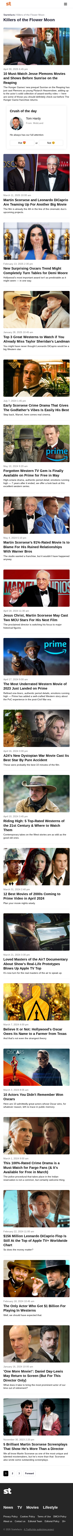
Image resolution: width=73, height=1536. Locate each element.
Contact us (20, 1521)
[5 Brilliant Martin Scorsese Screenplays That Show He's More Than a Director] (36, 1432)
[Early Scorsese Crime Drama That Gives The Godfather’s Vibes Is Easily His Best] (36, 390)
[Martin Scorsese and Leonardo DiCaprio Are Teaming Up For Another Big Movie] (36, 186)
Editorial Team (35, 1521)
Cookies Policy (27, 1516)
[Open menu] (65, 4)
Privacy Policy (10, 1516)
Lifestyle (50, 1507)
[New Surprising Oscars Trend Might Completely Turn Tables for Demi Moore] (36, 254)
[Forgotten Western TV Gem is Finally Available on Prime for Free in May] (36, 458)
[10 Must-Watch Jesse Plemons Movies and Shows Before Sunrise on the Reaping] (36, 64)
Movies (32, 1507)
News (8, 1507)
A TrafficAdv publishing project (39, 1529)
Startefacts (9, 14)
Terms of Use (44, 1516)
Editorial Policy (52, 1521)
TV (19, 1507)
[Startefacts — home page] (8, 4)
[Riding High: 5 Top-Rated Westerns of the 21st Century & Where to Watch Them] (36, 809)
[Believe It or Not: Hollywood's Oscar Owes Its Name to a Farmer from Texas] (36, 1013)
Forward (29, 1473)
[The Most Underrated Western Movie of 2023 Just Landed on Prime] (36, 671)
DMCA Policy (59, 1516)
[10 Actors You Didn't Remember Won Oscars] (36, 1081)
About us (7, 1521)
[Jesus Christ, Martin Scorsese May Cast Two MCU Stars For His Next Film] (36, 602)
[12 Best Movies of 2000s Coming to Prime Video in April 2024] (36, 878)
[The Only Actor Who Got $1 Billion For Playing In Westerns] (36, 1290)
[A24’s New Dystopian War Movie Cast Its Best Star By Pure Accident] (36, 740)
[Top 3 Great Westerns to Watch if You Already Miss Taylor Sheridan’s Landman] (36, 323)
